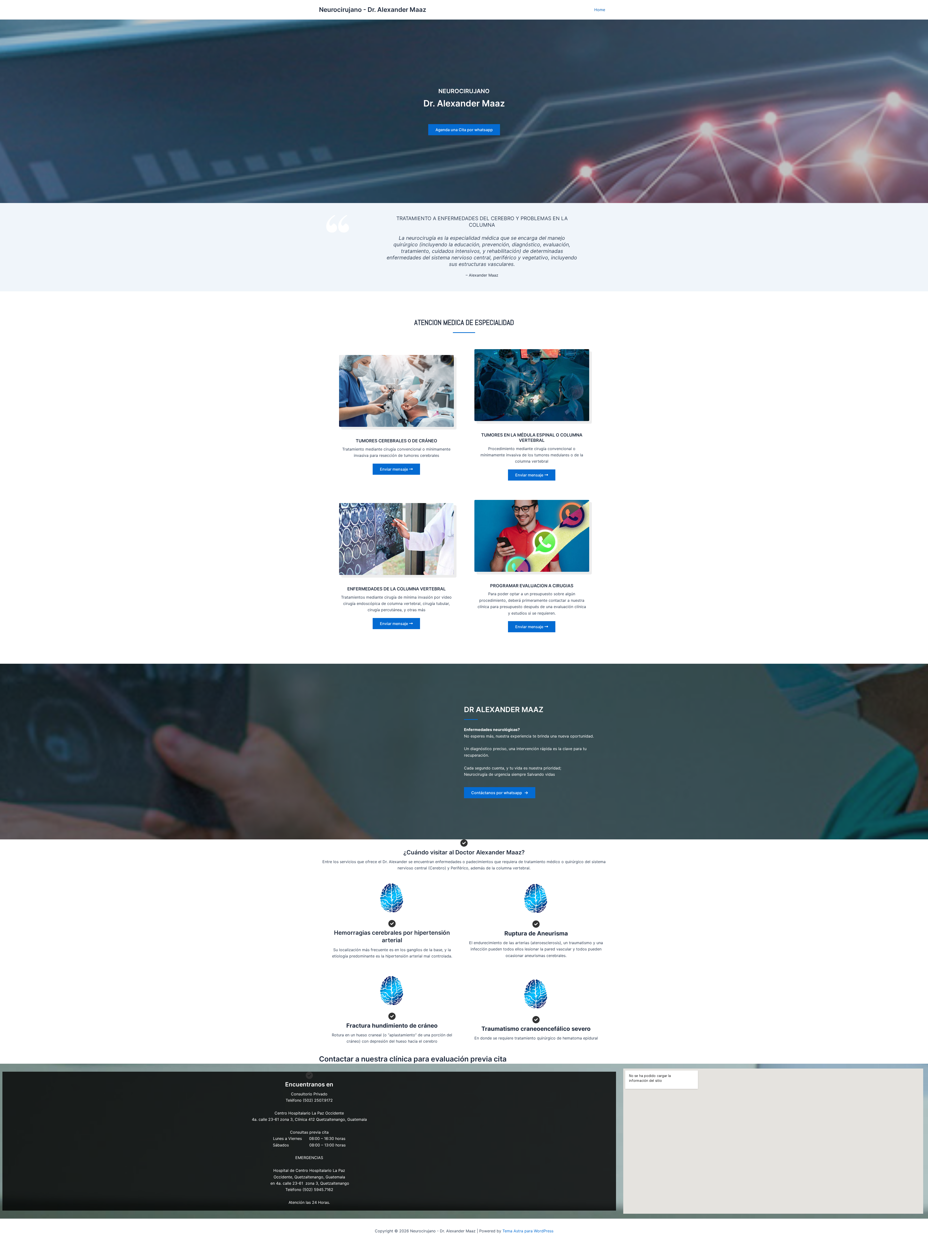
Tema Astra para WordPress (527, 1230)
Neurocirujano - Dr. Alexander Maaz (372, 9)
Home (599, 9)
